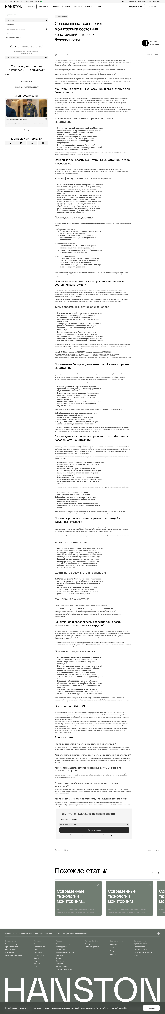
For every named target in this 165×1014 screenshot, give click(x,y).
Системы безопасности (14, 955)
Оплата (58, 958)
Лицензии (59, 964)
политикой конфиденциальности (108, 835)
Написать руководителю (143, 952)
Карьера (88, 944)
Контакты (156, 1)
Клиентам (123, 1)
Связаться (152, 6)
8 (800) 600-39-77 (140, 944)
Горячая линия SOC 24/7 (32, 1)
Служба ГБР (18, 1)
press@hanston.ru (12, 57)
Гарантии (59, 955)
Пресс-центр (77, 6)
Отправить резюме (92, 947)
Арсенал (37, 964)
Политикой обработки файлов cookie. (111, 1008)
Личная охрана (10, 949)
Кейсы (67, 6)
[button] (153, 873)
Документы (60, 961)
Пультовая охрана (12, 947)
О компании (38, 944)
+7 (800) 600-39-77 (134, 6)
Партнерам (132, 1)
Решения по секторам (64, 944)
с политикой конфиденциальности (26, 87)
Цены (36, 966)
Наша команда (39, 947)
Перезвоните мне (140, 949)
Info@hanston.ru (139, 947)
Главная (8, 933)
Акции (99, 6)
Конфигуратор (89, 6)
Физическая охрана (12, 944)
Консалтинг (9, 952)
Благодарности (61, 966)
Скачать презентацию (64, 969)
